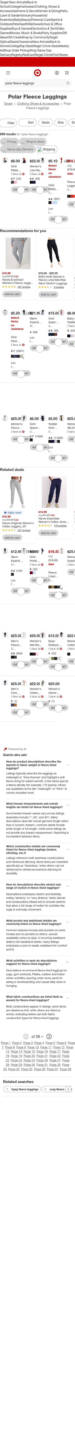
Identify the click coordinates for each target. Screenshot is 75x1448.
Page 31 (42, 1065)
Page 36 (39, 1069)
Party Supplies (52, 33)
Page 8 (10, 1047)
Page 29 (16, 1065)
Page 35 (26, 1069)
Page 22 (55, 1056)
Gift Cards (15, 37)
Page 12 (59, 1047)
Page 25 (29, 1060)
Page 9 (21, 1047)
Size (61, 122)
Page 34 (14, 1069)
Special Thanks (11, 431)
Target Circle (43, 55)
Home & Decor (27, 11)
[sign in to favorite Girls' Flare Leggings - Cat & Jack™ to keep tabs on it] (21, 374)
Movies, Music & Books (26, 33)
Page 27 (55, 1060)
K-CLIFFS (69, 189)
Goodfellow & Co (13, 648)
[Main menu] (8, 73)
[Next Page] (68, 1089)
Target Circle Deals (46, 46)
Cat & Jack (11, 174)
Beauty (26, 20)
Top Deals (26, 46)
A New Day (67, 648)
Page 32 (55, 1065)
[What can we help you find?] (37, 83)
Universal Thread (30, 648)
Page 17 (55, 1051)
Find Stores (60, 55)
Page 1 (6, 1043)
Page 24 (16, 1060)
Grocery (26, 15)
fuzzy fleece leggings (24, 1089)
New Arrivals (41, 42)
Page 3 (28, 1043)
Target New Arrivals (13, 2)
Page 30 (29, 1065)
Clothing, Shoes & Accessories (38, 103)
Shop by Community (35, 37)
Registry (16, 55)
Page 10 (33, 1047)
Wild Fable (30, 174)
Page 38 (65, 1069)
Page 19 (16, 1056)
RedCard (28, 55)
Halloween (27, 6)
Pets (16, 24)
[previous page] (26, 1036)
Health (23, 24)
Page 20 (29, 1056)
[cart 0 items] (67, 73)
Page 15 (29, 1051)
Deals (14, 42)
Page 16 (42, 1051)
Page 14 (16, 1051)
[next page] (49, 1036)
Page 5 (50, 1043)
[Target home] (37, 73)
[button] (12, 512)
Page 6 (61, 1043)
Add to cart (12, 294)
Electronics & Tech (44, 28)
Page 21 (42, 1056)
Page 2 (17, 1043)
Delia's (67, 431)
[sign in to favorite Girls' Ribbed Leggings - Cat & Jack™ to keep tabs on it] (58, 220)
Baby (17, 20)
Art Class (50, 326)
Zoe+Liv (67, 564)
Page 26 (42, 1060)
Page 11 (46, 1047)
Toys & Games (21, 28)
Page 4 (39, 1043)
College (15, 6)
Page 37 (52, 1069)
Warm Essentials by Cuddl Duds (32, 326)
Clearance (25, 42)
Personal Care (41, 20)
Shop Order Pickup (16, 50)
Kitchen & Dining (48, 11)
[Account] (57, 73)
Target (8, 103)
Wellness (34, 24)
